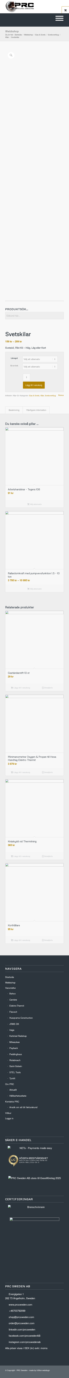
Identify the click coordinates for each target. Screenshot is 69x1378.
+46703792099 (17, 1310)
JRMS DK (14, 1023)
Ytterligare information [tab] (36, 410)
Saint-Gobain (15, 1066)
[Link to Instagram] (61, 1373)
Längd (14, 358)
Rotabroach (14, 1060)
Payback (13, 1048)
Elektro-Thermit (16, 1005)
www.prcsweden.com (20, 1304)
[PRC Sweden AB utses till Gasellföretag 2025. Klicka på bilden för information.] (34, 1178)
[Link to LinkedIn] (51, 1373)
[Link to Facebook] (56, 1373)
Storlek (14, 365)
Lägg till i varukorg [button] (21, 687)
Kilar (42, 395)
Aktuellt (13, 1089)
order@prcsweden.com (21, 1323)
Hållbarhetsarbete (17, 1095)
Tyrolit (12, 1078)
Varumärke (10, 987)
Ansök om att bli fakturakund (23, 1107)
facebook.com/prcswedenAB (24, 1335)
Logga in (9, 1118)
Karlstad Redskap (18, 1035)
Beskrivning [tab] (14, 410)
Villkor (8, 1113)
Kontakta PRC (12, 1101)
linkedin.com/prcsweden (22, 1329)
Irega (11, 1029)
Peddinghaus (15, 1054)
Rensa (61, 395)
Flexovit (13, 1011)
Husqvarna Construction (21, 1017)
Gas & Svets (34, 395)
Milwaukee (14, 1042)
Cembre (13, 999)
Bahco (12, 993)
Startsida (9, 977)
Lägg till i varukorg (33, 385)
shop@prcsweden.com (21, 1317)
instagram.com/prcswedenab (25, 1342)
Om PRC (9, 1084)
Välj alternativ (35, 504)
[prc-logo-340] (28, 6)
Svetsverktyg (50, 395)
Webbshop (12, 31)
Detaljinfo (48, 687)
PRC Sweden (22, 1370)
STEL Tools (15, 1072)
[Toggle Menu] (59, 18)
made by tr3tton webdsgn (39, 1370)
